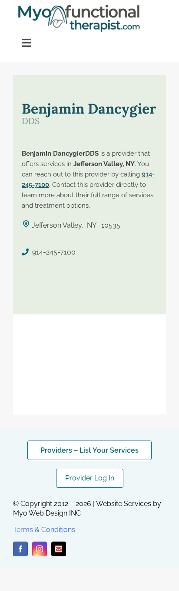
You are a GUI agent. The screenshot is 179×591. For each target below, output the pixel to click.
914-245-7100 (54, 252)
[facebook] (20, 549)
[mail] (58, 549)
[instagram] (39, 549)
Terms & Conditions (44, 530)
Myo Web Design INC (47, 513)
